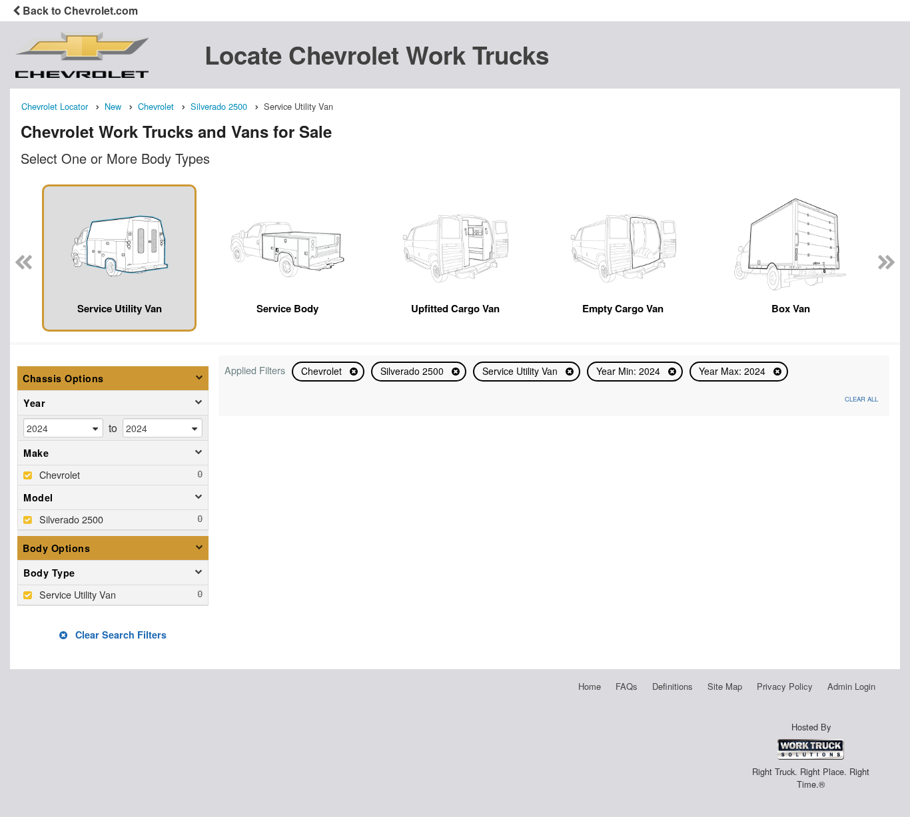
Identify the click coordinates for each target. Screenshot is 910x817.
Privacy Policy (785, 686)
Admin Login (851, 686)
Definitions (672, 686)
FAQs (627, 686)
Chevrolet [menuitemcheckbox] (58, 474)
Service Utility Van (521, 371)
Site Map (724, 686)
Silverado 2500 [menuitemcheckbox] (70, 519)
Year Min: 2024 (629, 371)
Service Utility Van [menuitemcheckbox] (76, 594)
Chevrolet (322, 371)
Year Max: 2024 (733, 371)
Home (589, 686)
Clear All (861, 399)
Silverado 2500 (413, 371)
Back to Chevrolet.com (79, 10)
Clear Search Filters (120, 634)
